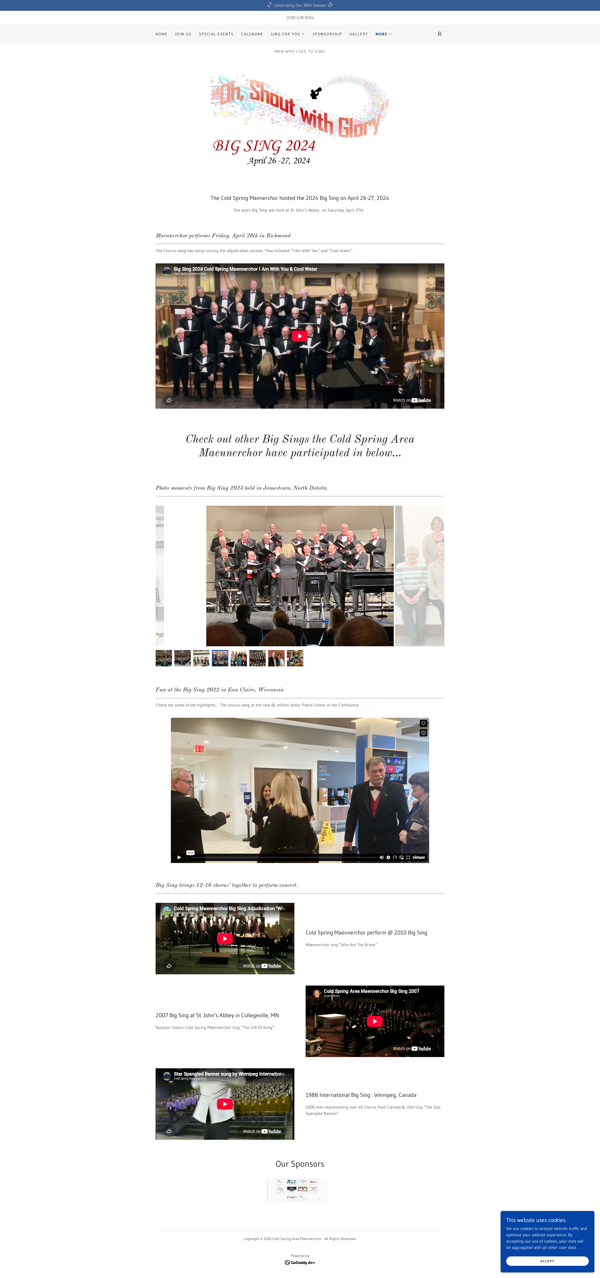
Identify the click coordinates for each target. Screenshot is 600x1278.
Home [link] (162, 34)
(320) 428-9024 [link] (300, 17)
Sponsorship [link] (327, 34)
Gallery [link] (359, 34)
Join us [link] (183, 34)
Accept (547, 1261)
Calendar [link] (252, 34)
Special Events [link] (216, 34)
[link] (300, 1262)
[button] (288, 34)
